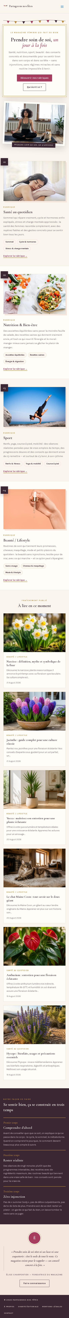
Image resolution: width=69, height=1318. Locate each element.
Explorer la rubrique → (15, 256)
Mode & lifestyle (13, 572)
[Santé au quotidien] (34, 181)
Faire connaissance (34, 1283)
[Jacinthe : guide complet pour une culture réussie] (34, 711)
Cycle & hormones (27, 242)
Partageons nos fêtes (20, 6)
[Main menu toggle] (62, 6)
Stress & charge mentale (17, 248)
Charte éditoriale (28, 1306)
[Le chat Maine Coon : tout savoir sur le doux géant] (34, 868)
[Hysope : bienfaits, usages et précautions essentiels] (34, 1024)
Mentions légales (52, 1306)
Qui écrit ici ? (34, 87)
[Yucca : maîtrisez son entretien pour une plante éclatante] (34, 789)
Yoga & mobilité (33, 463)
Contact (8, 1313)
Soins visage (11, 566)
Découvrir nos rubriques (35, 78)
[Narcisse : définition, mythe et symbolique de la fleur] (34, 632)
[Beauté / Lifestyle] (34, 509)
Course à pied (52, 463)
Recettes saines (37, 355)
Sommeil (10, 242)
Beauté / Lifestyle (16, 540)
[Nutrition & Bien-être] (34, 294)
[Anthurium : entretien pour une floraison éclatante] (34, 946)
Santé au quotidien (17, 211)
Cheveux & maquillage (33, 566)
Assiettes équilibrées (15, 355)
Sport (7, 437)
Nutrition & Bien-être (20, 324)
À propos (9, 1306)
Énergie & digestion (15, 361)
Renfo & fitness (13, 463)
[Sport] (34, 407)
